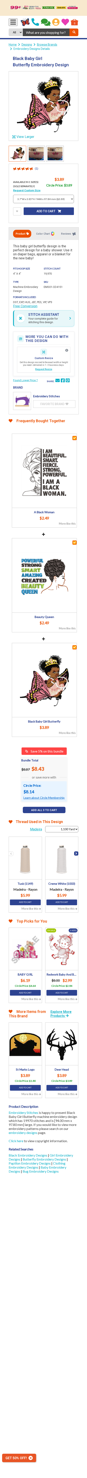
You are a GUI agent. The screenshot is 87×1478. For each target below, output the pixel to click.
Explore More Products (61, 1014)
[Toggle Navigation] (13, 22)
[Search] (73, 32)
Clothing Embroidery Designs (37, 1165)
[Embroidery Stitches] (22, 401)
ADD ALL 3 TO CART (44, 810)
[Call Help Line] (35, 22)
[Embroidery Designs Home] (25, 22)
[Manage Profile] (56, 22)
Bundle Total (29, 760)
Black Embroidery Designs (28, 1155)
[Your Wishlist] (65, 22)
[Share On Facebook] (63, 381)
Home (13, 44)
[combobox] (46, 32)
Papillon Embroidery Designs (30, 1163)
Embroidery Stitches (23, 1113)
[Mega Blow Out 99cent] (43, 7)
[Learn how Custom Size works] (66, 350)
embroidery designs (23, 1133)
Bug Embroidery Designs (41, 1171)
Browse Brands (47, 44)
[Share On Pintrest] (67, 381)
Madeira (36, 829)
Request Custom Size (27, 190)
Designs (27, 44)
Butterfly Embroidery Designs (45, 1159)
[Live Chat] (45, 22)
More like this (67, 523)
